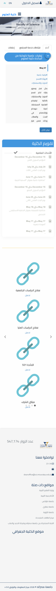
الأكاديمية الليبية (47, 496)
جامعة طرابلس (48, 501)
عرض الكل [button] (45, 130)
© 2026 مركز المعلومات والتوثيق (22, 587)
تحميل (27, 295)
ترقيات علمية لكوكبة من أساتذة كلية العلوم (28, 57)
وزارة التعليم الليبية (46, 490)
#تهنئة (44, 79)
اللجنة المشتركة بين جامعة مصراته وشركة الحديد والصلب (31, 523)
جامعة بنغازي (48, 507)
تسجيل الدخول (31, 2)
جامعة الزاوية (48, 512)
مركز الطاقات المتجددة (45, 518)
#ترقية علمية (42, 75)
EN (10, 3)
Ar (5, 3)
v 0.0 (7, 587)
